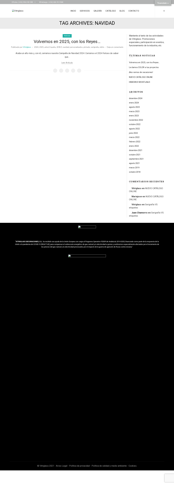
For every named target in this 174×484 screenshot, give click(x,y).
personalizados (76, 47)
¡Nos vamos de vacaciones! (141, 72)
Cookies (132, 466)
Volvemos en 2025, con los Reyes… (67, 41)
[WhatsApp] (73, 71)
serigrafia (95, 47)
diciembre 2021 (135, 150)
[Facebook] (55, 71)
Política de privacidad (79, 466)
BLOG (122, 11)
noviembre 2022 (136, 120)
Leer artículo (67, 63)
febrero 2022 (134, 142)
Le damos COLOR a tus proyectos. (144, 67)
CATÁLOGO (110, 11)
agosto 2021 (134, 163)
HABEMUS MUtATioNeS (139, 82)
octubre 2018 (134, 172)
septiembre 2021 (136, 159)
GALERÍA (98, 11)
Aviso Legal (61, 466)
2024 (36, 47)
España (52, 47)
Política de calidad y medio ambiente (109, 466)
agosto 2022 (134, 129)
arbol (46, 47)
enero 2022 (134, 146)
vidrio (102, 47)
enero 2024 (134, 103)
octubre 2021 (134, 155)
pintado (86, 47)
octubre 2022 (134, 124)
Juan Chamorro (139, 212)
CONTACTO (133, 11)
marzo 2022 (134, 137)
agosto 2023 (134, 107)
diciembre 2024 (135, 98)
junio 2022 (133, 133)
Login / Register (148, 11)
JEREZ (59, 47)
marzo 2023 (134, 111)
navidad (66, 47)
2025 (41, 47)
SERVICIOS (85, 11)
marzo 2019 (134, 168)
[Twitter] (61, 71)
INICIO (73, 11)
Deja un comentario (115, 47)
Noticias (67, 36)
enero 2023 (134, 116)
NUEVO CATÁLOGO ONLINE (141, 77)
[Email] (67, 71)
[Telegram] (79, 71)
